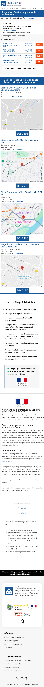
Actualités (8, 647)
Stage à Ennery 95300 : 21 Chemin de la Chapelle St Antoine (19, 88)
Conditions (22, 513)
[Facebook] (22, 678)
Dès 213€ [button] (22, 290)
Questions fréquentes (13, 664)
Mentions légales (11, 640)
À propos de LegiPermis (14, 637)
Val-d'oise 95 (24, 8)
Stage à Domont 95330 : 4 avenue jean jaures (19, 141)
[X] (17, 678)
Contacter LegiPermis (13, 644)
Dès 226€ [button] (22, 133)
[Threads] (26, 678)
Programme (22, 508)
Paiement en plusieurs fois (15, 671)
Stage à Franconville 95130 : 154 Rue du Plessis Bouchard (20, 245)
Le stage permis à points (22, 503)
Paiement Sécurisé (11, 667)
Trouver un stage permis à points (17, 660)
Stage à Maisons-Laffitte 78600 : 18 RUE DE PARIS (21, 193)
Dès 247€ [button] (22, 238)
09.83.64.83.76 (6, 461)
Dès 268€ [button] (22, 186)
